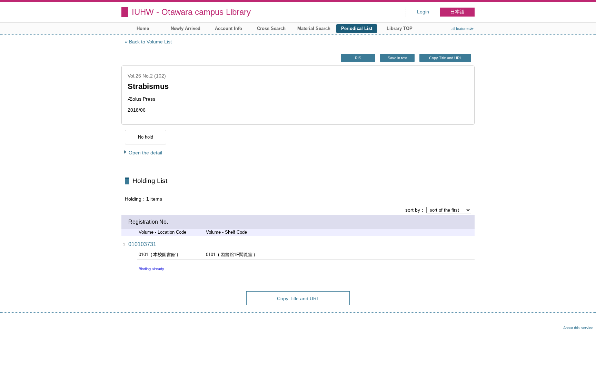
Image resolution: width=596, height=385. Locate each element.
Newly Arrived (185, 28)
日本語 (457, 11)
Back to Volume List (150, 41)
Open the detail (145, 152)
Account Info (228, 28)
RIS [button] (358, 58)
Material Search (313, 28)
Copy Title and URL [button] (445, 58)
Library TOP (400, 28)
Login (423, 11)
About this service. (578, 328)
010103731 (142, 244)
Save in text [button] (397, 58)
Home (143, 28)
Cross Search (271, 28)
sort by (412, 210)
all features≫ (462, 29)
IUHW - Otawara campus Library (191, 12)
